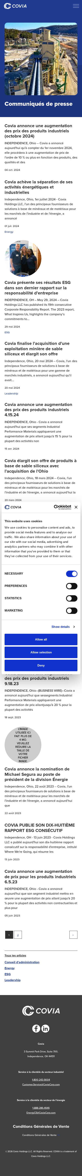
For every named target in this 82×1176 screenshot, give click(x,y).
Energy (9, 232)
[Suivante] (73, 935)
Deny (41, 665)
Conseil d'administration (22, 962)
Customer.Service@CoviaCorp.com (41, 1084)
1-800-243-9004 (41, 1079)
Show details (61, 626)
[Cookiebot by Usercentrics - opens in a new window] (54, 507)
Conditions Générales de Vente (39, 1135)
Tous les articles (15, 955)
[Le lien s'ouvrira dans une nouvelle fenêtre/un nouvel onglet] (36, 1029)
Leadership (11, 393)
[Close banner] (76, 507)
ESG (7, 332)
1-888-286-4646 (41, 1108)
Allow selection (41, 652)
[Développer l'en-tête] (76, 6)
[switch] (71, 586)
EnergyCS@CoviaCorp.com (41, 1112)
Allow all (41, 639)
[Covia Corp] (15, 6)
